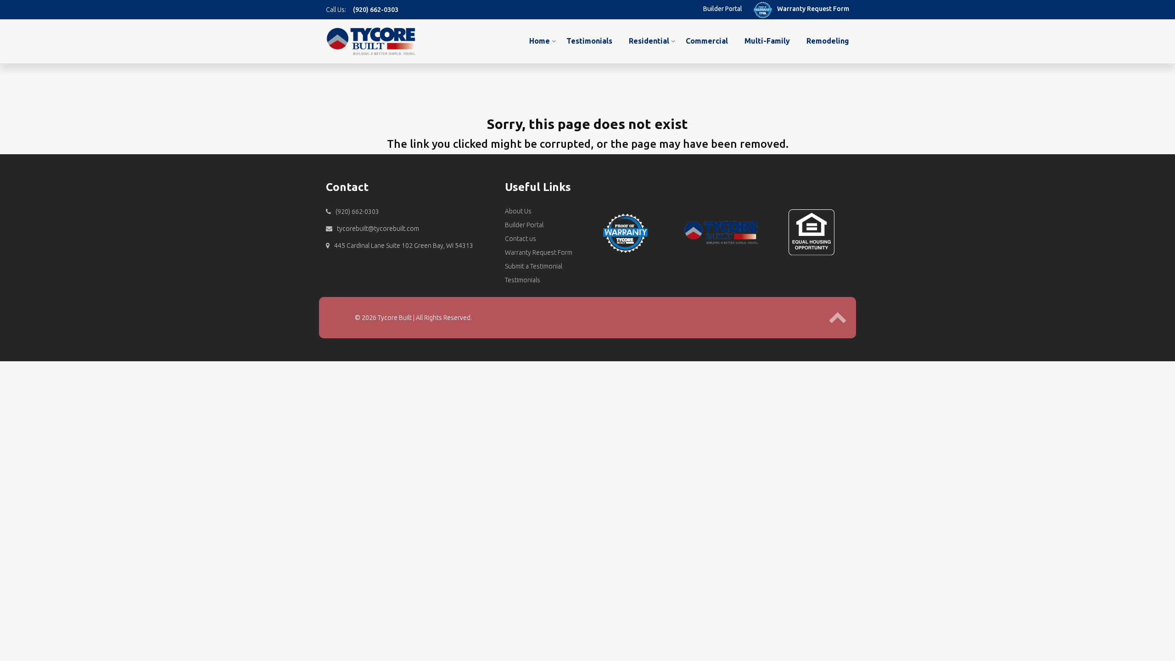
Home (539, 41)
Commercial (707, 41)
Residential (649, 41)
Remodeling (827, 41)
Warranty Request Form (813, 8)
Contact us (520, 238)
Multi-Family (767, 41)
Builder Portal (722, 8)
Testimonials (589, 41)
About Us (518, 211)
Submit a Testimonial (533, 266)
